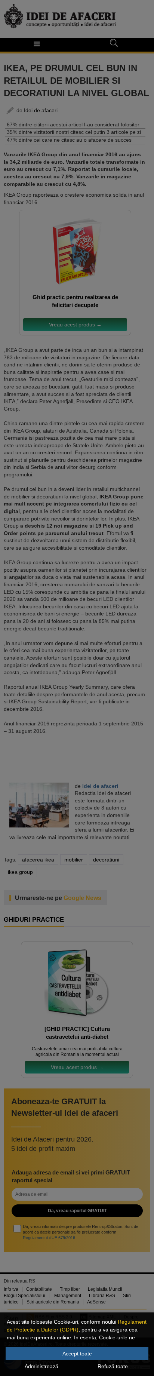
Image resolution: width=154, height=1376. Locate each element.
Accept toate (77, 1354)
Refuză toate (113, 1366)
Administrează (41, 1366)
